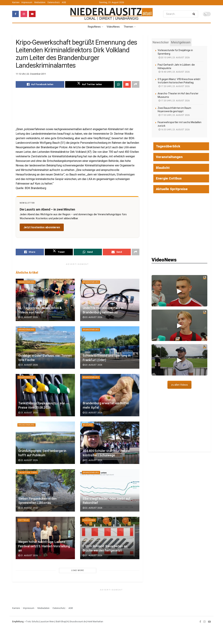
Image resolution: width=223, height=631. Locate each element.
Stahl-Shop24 (62, 621)
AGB (64, 2)
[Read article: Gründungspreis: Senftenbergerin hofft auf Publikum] (45, 443)
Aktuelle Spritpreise (172, 189)
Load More (77, 570)
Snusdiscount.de (78, 621)
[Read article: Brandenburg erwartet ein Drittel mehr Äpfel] (109, 395)
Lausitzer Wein (47, 621)
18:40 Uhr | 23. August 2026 (175, 72)
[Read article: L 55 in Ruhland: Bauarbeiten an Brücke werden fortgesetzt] (109, 538)
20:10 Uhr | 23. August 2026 (175, 57)
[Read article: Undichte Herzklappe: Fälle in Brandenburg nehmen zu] (109, 300)
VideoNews (113, 26)
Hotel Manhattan (95, 621)
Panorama (89, 520)
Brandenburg (26, 282)
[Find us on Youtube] (32, 14)
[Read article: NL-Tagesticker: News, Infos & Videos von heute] (45, 300)
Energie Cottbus (169, 178)
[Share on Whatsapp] (118, 84)
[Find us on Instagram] (24, 14)
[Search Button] (194, 13)
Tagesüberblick (168, 146)
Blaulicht (163, 168)
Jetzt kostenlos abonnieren (42, 227)
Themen (128, 26)
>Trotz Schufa (31, 621)
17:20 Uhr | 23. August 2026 (175, 86)
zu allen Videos (179, 384)
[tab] (161, 42)
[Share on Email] (127, 84)
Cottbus (23, 520)
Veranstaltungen (169, 157)
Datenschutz (54, 2)
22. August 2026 (93, 412)
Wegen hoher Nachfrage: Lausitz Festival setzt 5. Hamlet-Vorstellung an (44, 546)
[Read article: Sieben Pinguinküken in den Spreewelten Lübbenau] (45, 490)
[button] (179, 290)
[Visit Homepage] (111, 14)
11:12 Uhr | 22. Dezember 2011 (31, 74)
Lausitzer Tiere (27, 472)
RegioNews (94, 26)
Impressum (26, 2)
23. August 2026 (29, 317)
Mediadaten (39, 2)
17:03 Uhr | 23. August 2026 (175, 115)
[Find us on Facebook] (15, 14)
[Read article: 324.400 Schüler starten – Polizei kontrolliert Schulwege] (109, 443)
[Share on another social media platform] (135, 84)
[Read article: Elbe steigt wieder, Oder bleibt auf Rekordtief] (109, 490)
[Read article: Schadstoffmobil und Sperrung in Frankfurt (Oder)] (109, 347)
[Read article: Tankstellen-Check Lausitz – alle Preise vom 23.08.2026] (45, 395)
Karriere (15, 2)
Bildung (88, 425)
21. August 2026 (29, 555)
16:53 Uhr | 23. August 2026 (175, 129)
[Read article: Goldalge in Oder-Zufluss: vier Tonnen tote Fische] (45, 347)
